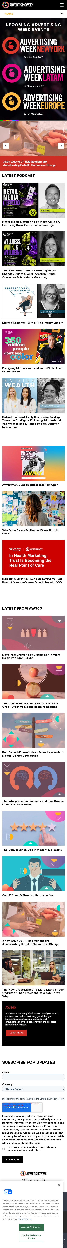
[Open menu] (62, 5)
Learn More (16, 1033)
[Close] (59, 1185)
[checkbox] (33, 1148)
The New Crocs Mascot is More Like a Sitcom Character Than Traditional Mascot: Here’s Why (33, 163)
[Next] (61, 146)
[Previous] (6, 146)
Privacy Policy (57, 1098)
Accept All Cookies (31, 1227)
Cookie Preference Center (31, 1236)
